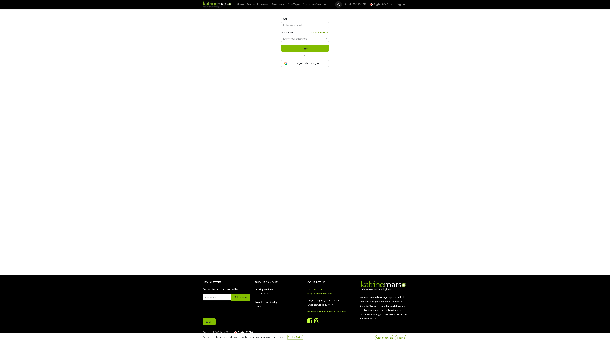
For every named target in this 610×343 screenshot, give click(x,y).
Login (209, 321)
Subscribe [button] (240, 297)
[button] (338, 4)
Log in (305, 48)
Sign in (401, 4)
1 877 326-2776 (315, 289)
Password (287, 32)
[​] (310, 321)
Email (284, 19)
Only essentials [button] (384, 337)
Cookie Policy (295, 337)
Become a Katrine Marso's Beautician (327, 312)
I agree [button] (401, 337)
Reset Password (319, 32)
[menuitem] (241, 4)
